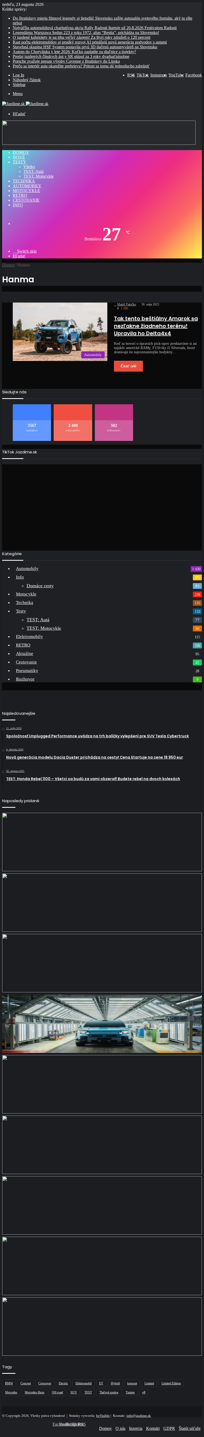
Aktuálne (24, 653)
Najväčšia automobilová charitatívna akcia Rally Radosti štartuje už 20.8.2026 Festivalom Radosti (95, 27)
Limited (149, 1383)
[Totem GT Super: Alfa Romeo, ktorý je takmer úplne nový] (102, 902)
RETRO (20, 195)
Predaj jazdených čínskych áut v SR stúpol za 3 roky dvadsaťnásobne (71, 56)
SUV (73, 1392)
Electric (63, 1383)
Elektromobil (83, 1383)
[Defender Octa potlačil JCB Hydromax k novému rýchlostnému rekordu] (102, 1205)
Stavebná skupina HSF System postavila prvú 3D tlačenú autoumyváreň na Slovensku (85, 47)
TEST (88, 1392)
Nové (19, 157)
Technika (24, 181)
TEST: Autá (33, 171)
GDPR (169, 1428)
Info (18, 205)
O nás (120, 1428)
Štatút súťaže (190, 1428)
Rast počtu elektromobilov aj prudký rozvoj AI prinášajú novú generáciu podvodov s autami (90, 42)
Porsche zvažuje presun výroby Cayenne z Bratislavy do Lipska (66, 61)
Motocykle (26, 190)
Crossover (44, 1383)
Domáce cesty (40, 585)
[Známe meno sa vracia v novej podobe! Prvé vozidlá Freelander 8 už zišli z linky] (102, 1023)
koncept (132, 1383)
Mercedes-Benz (34, 1392)
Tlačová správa (108, 1392)
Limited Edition (171, 1383)
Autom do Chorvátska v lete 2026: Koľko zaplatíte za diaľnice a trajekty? (74, 51)
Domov (21, 152)
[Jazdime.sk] (25, 103)
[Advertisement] (102, 505)
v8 (143, 1392)
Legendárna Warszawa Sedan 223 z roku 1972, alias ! (86, 32)
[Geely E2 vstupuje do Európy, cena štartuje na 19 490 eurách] (102, 1266)
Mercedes (11, 1392)
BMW (9, 1383)
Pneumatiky (27, 670)
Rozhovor (25, 679)
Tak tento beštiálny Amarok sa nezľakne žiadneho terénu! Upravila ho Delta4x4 (156, 326)
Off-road (57, 1392)
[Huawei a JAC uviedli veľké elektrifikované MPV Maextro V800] (102, 1084)
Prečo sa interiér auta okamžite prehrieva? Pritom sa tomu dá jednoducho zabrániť (81, 66)
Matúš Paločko (126, 304)
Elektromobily (29, 636)
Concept (25, 1383)
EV (101, 1383)
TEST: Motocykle (38, 176)
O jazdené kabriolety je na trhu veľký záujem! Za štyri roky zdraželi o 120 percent (81, 37)
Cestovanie (26, 200)
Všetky (29, 166)
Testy (19, 162)
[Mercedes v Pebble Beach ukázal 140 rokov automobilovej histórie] (102, 963)
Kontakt (153, 1428)
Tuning (130, 1392)
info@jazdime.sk (138, 1416)
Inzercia (135, 1428)
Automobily (27, 186)
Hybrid (115, 1383)
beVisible (103, 1416)
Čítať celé (128, 366)
